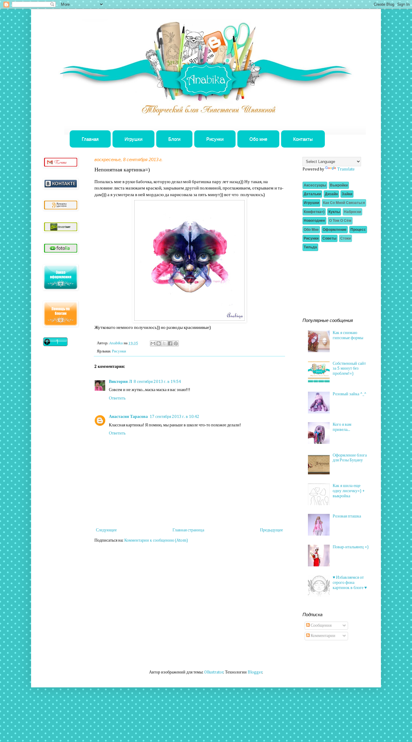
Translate (346, 169)
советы (329, 238)
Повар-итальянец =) (351, 547)
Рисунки (214, 139)
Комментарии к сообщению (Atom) (156, 540)
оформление (335, 230)
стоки (345, 238)
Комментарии (322, 636)
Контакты (303, 139)
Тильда (310, 247)
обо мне (311, 230)
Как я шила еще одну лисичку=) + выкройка (349, 491)
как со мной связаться (344, 203)
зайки (347, 194)
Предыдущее (271, 530)
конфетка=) (314, 212)
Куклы (334, 212)
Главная (90, 139)
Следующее (106, 530)
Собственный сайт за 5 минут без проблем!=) (349, 368)
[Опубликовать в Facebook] (170, 343)
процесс (358, 230)
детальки (312, 194)
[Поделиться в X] (164, 343)
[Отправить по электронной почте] (153, 343)
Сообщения (320, 625)
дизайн (331, 194)
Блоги (174, 139)
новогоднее (314, 220)
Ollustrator (213, 672)
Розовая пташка (347, 516)
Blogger (255, 672)
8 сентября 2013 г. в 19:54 (157, 382)
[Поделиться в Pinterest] (176, 343)
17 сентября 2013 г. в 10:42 (174, 417)
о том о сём (340, 220)
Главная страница (188, 530)
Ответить (117, 398)
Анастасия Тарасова (128, 417)
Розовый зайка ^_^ (349, 394)
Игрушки (133, 139)
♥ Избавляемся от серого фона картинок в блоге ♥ (350, 582)
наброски (352, 212)
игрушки (311, 203)
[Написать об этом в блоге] (159, 343)
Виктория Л (120, 382)
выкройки (339, 185)
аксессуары (315, 185)
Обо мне (258, 139)
